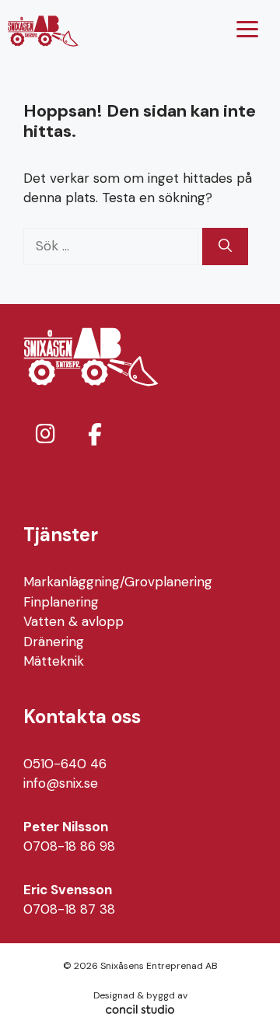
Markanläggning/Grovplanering (117, 581)
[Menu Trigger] (247, 29)
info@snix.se (60, 783)
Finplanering (61, 601)
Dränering (53, 641)
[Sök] (225, 246)
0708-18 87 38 (69, 909)
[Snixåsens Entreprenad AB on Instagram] (45, 434)
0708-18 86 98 (69, 846)
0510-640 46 (65, 763)
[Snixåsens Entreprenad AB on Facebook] (95, 435)
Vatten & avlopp (73, 621)
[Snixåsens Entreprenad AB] (43, 31)
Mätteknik (53, 661)
